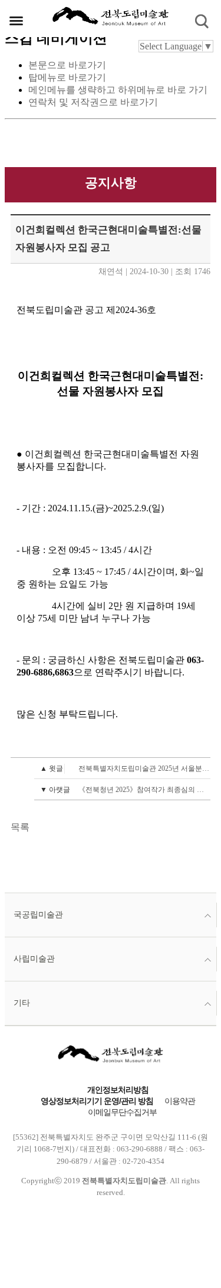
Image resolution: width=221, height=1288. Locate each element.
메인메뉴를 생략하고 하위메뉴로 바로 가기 (117, 90)
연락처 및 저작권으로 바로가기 (93, 102)
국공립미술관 (38, 914)
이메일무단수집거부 (122, 1112)
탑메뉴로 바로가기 (67, 77)
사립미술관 (34, 958)
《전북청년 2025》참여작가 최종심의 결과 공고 (125, 790)
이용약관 (179, 1101)
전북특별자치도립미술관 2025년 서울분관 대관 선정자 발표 (125, 768)
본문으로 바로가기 (67, 65)
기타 (22, 1003)
